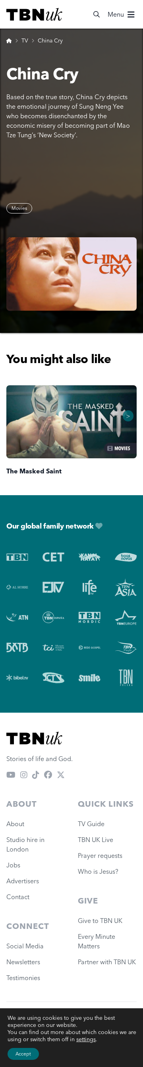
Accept (23, 1054)
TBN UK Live (95, 840)
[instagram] (23, 774)
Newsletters (23, 962)
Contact (17, 897)
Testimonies (23, 978)
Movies (19, 208)
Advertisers (22, 881)
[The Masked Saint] (71, 422)
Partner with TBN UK (107, 962)
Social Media (25, 946)
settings (86, 1039)
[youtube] (10, 774)
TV (24, 40)
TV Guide (91, 824)
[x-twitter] (61, 774)
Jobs (13, 865)
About (15, 824)
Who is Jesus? (100, 871)
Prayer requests (100, 855)
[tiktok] (35, 774)
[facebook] (48, 774)
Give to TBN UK (100, 921)
